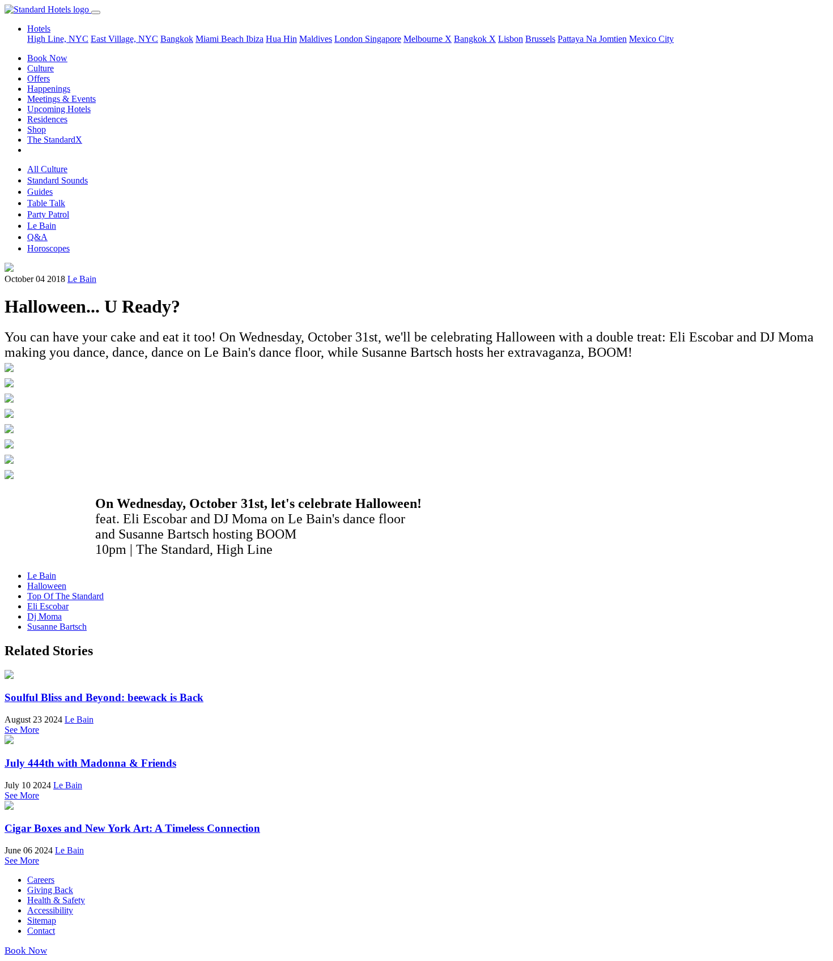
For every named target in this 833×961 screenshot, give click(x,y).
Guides (40, 192)
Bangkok (176, 39)
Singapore (383, 39)
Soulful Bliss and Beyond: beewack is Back (104, 697)
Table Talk (46, 203)
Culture (40, 68)
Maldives (315, 39)
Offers (38, 78)
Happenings (48, 88)
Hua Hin (281, 39)
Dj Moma (44, 616)
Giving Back (50, 890)
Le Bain (41, 225)
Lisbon (510, 39)
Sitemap (41, 920)
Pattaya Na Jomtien (592, 39)
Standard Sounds (57, 180)
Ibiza (255, 39)
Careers (40, 880)
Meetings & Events (61, 99)
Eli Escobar (48, 606)
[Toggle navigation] (95, 12)
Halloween (46, 586)
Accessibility (50, 910)
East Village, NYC (124, 39)
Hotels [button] (38, 28)
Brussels (540, 39)
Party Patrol (48, 214)
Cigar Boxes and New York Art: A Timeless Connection (132, 828)
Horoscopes (48, 248)
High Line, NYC (57, 39)
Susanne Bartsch (57, 626)
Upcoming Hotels (59, 109)
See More (22, 729)
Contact (41, 931)
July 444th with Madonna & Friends (90, 763)
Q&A (37, 237)
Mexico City (651, 39)
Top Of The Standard (65, 596)
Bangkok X (475, 39)
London (349, 39)
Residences (47, 119)
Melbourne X (427, 39)
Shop (36, 129)
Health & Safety (56, 900)
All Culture (47, 169)
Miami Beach (221, 39)
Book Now (47, 58)
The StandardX (54, 139)
